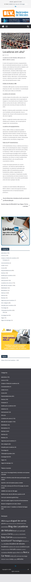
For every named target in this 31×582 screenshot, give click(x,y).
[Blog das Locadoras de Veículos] (3, 26)
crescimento (22, 534)
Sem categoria (4, 303)
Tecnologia (4, 308)
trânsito (3, 559)
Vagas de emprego (6, 320)
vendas (15, 559)
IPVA (4, 312)
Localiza (22, 547)
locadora (6, 544)
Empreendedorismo (6, 270)
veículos (20, 559)
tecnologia (24, 556)
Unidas (11, 559)
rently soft (13, 556)
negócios (14, 552)
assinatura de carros (21, 523)
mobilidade (18, 549)
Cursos (3, 268)
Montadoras (4, 290)
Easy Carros (6, 537)
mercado (13, 549)
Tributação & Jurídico (6, 310)
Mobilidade (4, 288)
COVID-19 (3, 265)
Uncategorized (5, 315)
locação (27, 547)
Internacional (4, 280)
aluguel (7, 521)
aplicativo (3, 523)
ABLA (3, 521)
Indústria (3, 278)
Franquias (5, 260)
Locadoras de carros (6, 283)
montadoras (4, 552)
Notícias (3, 293)
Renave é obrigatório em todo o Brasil (11, 503)
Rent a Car (20, 552)
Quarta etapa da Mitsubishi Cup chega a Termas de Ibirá (14, 205)
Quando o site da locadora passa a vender (12, 482)
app (7, 523)
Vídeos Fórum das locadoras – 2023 (10, 360)
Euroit (3, 540)
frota (23, 541)
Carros (3, 255)
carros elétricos (16, 534)
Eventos (3, 273)
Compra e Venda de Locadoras (9, 258)
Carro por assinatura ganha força (9, 497)
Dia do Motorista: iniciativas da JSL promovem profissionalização (16, 199)
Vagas (2, 318)
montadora (23, 549)
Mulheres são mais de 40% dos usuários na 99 (13, 494)
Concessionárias (5, 263)
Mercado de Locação (6, 285)
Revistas (3, 298)
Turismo (7, 559)
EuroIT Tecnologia (14, 540)
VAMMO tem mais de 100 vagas (17, 4)
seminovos (19, 556)
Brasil (15, 531)
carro (18, 531)
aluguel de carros (18, 520)
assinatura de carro (12, 523)
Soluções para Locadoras (7, 305)
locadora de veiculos (17, 544)
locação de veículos (5, 549)
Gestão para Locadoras (7, 275)
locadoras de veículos (13, 546)
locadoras (4, 547)
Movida (10, 552)
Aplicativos (4, 253)
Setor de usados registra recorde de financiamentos (14, 500)
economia (15, 537)
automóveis (4, 527)
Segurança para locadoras (7, 300)
